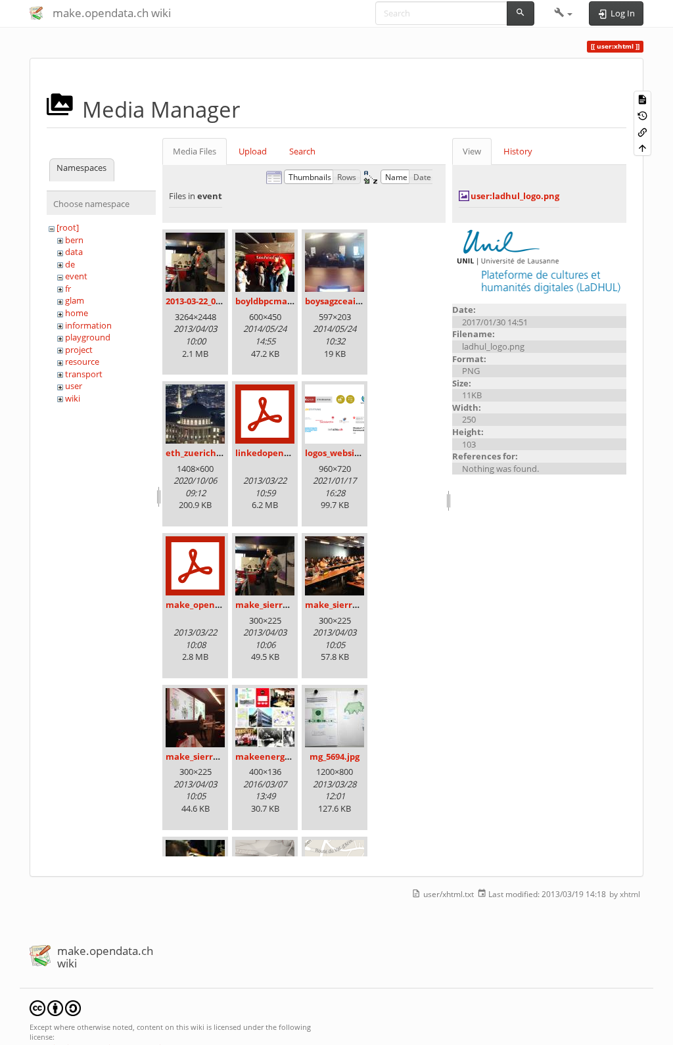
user (73, 386)
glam (74, 300)
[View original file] (539, 262)
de (70, 264)
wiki (72, 398)
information (88, 325)
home (76, 313)
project (79, 350)
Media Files (194, 151)
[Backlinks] (642, 131)
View (472, 151)
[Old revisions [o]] (642, 115)
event (76, 276)
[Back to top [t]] (642, 147)
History (517, 151)
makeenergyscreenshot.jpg (293, 756)
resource (82, 361)
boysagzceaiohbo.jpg (348, 301)
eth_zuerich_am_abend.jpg (222, 453)
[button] (563, 13)
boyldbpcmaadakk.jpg (282, 301)
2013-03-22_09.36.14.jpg (212, 301)
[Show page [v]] (642, 98)
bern (74, 240)
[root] (68, 227)
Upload (253, 151)
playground (87, 337)
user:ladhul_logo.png (515, 196)
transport (84, 374)
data (74, 252)
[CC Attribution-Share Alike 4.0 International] (55, 1007)
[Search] (520, 13)
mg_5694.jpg (335, 756)
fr (68, 288)
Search (302, 151)
